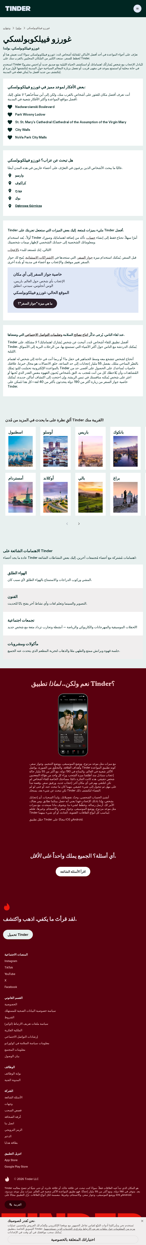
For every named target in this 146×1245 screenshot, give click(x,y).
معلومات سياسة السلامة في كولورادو (27, 1043)
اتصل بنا (9, 1123)
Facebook (11, 987)
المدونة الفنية (13, 1080)
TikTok (9, 967)
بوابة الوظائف (13, 1073)
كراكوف (20, 183)
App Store (11, 1160)
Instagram (11, 961)
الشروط (9, 1017)
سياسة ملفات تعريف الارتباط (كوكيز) (26, 1024)
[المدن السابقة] (67, 523)
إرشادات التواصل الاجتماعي (21, 1037)
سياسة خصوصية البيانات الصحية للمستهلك (30, 1011)
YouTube (10, 974)
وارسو (19, 175)
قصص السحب (13, 1110)
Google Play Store (16, 1167)
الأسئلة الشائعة (13, 1097)
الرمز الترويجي (13, 1130)
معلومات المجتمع (15, 1050)
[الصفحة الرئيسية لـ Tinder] (18, 8)
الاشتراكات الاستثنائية (39, 257)
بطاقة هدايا (11, 1143)
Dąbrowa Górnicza (28, 206)
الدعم (8, 1136)
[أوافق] (142, 1221)
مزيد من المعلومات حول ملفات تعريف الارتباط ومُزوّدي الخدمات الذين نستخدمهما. (89, 1229)
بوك (18, 198)
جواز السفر (85, 257)
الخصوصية (11, 1004)
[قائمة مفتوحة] (137, 9)
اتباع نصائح (80, 335)
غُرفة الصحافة (13, 1117)
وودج (18, 190)
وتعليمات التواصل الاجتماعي (43, 335)
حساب (90, 238)
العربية (17, 1204)
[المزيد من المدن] (78, 523)
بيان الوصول (12, 1056)
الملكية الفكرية (13, 1030)
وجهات (6, 28)
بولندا (18, 28)
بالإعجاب (13, 250)
